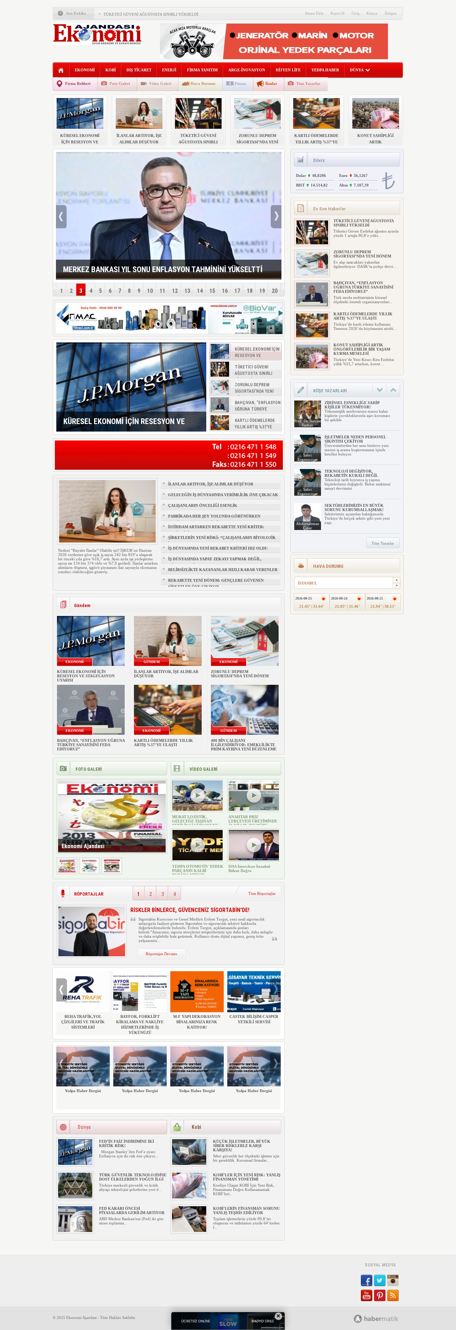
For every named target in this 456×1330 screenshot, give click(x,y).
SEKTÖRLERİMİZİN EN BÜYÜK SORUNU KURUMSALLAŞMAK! (354, 507)
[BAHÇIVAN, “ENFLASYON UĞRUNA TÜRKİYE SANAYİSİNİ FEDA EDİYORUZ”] (312, 304)
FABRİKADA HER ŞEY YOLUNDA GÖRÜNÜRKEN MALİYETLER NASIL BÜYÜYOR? (214, 519)
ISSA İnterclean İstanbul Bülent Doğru (249, 868)
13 (187, 290)
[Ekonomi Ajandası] (67, 870)
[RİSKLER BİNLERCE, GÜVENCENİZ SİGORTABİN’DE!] (91, 954)
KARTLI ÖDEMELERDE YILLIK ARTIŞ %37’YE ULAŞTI (163, 742)
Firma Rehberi (77, 83)
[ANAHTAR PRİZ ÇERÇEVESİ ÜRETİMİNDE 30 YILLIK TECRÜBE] (254, 809)
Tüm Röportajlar (262, 893)
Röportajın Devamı (161, 954)
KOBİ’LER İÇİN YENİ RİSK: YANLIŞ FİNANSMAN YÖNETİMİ (246, 1177)
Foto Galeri (120, 83)
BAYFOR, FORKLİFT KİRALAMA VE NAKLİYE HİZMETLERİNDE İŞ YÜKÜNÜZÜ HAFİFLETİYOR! (140, 1027)
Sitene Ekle (314, 13)
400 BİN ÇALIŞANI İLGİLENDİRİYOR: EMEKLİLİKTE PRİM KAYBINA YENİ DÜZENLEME (243, 744)
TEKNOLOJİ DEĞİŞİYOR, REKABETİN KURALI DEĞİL (351, 473)
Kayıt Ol (337, 13)
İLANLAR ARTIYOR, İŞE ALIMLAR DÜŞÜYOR (210, 484)
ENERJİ (169, 70)
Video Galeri (160, 83)
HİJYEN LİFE (288, 70)
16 (225, 290)
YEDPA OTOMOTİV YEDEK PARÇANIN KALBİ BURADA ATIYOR (197, 870)
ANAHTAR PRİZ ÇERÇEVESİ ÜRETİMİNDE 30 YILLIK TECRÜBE (252, 821)
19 (262, 290)
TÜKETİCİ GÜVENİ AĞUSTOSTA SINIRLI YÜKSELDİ (151, 14)
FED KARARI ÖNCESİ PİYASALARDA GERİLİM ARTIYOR (132, 1210)
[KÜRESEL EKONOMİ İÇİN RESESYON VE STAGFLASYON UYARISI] (131, 387)
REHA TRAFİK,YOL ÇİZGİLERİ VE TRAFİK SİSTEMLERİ (83, 1021)
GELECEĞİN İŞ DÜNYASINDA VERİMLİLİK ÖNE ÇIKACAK (223, 495)
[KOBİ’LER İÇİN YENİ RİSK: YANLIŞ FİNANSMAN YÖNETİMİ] (189, 1196)
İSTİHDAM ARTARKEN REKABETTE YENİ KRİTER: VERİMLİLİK (216, 530)
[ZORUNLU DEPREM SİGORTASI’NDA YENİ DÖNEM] (312, 273)
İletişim (391, 13)
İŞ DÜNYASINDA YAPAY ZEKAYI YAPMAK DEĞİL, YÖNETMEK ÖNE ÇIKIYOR (214, 562)
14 (200, 290)
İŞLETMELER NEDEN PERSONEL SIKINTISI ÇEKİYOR (355, 439)
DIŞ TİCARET (138, 70)
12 (175, 290)
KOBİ (110, 70)
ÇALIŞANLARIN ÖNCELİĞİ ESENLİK (202, 505)
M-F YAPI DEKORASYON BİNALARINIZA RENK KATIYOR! (197, 1021)
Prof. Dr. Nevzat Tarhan (307, 423)
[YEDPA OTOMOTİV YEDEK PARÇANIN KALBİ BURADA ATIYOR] (197, 858)
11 (162, 290)
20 (275, 290)
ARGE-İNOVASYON (246, 70)
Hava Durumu (203, 83)
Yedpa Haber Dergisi (83, 1091)
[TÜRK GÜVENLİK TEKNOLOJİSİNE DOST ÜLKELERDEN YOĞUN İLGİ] (75, 1196)
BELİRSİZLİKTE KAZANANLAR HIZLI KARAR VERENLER (223, 569)
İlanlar (271, 83)
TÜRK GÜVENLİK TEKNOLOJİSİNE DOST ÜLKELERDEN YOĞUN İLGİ (132, 1177)
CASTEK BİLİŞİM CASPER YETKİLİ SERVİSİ (253, 1019)
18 (250, 290)
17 (237, 290)
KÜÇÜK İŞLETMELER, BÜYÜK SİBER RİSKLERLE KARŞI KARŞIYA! (241, 1145)
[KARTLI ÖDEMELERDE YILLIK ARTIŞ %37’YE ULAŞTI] (312, 335)
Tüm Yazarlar (308, 83)
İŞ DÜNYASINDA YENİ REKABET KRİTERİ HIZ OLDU (218, 548)
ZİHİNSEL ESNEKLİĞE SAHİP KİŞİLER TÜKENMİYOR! (352, 405)
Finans (240, 83)
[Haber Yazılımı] (384, 1318)
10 (150, 290)
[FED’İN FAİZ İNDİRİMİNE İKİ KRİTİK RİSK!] (75, 1163)
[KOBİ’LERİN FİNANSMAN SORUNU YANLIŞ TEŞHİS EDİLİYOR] (189, 1230)
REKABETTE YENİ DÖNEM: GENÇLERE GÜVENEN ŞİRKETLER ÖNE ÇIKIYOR (216, 583)
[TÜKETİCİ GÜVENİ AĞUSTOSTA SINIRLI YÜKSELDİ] (312, 242)
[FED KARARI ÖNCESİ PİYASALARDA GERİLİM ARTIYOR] (75, 1230)
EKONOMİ (85, 70)
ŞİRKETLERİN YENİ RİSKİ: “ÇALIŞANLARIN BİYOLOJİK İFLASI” (222, 540)
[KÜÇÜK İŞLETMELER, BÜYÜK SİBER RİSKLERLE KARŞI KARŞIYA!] (189, 1163)
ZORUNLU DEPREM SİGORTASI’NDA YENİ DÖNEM (240, 673)
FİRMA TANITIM (202, 70)
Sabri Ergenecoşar (307, 457)
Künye (372, 13)
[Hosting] (358, 1319)
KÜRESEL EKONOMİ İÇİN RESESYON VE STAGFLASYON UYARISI (86, 675)
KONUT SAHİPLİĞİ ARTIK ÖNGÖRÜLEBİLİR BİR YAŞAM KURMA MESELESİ (361, 349)
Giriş (355, 13)
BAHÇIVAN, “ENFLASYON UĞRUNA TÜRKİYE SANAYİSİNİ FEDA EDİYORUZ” (91, 744)
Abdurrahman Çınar (307, 525)
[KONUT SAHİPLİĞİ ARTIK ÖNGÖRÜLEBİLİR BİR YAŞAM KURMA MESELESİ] (312, 367)
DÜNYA (357, 70)
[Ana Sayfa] (61, 70)
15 (212, 290)
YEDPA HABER (325, 70)
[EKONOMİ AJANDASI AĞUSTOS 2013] (89, 870)
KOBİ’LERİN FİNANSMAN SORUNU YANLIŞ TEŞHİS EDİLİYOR (246, 1210)
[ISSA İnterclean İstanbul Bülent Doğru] (254, 858)
